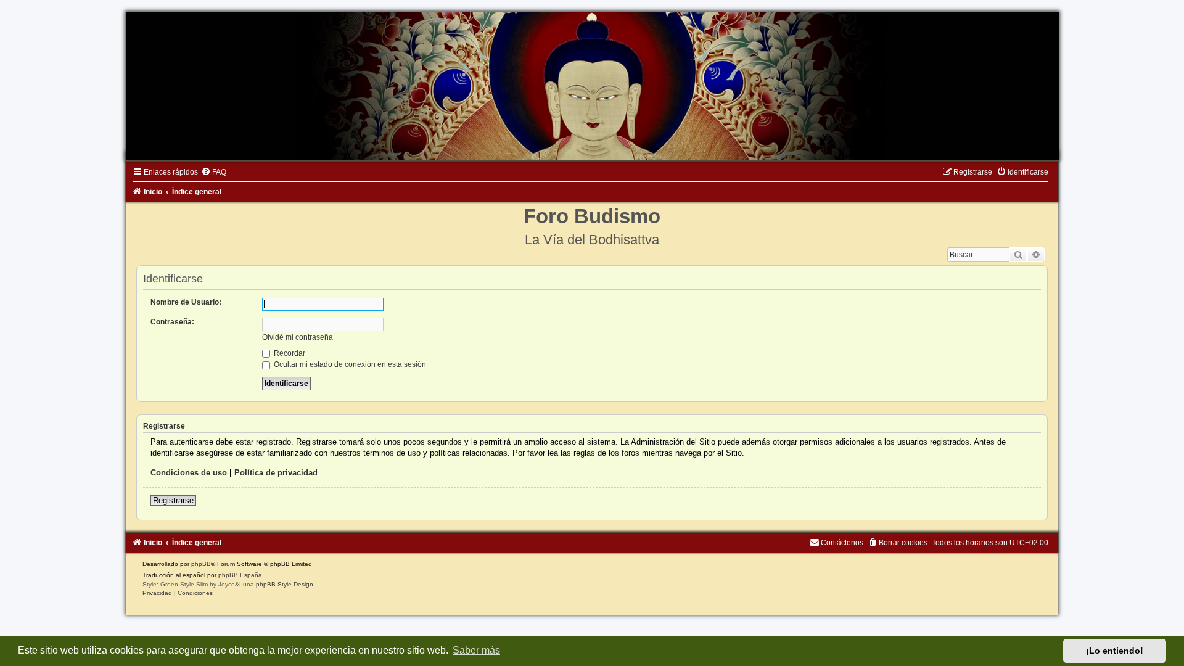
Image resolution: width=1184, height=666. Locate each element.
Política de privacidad (276, 472)
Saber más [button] (476, 650)
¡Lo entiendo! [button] (1114, 651)
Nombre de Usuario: (185, 302)
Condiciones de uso (188, 472)
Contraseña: (172, 322)
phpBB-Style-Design (284, 584)
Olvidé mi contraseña (297, 337)
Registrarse (173, 500)
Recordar (288, 353)
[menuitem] (213, 172)
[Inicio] (592, 86)
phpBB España (240, 575)
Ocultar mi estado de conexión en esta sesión (349, 364)
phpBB (201, 564)
